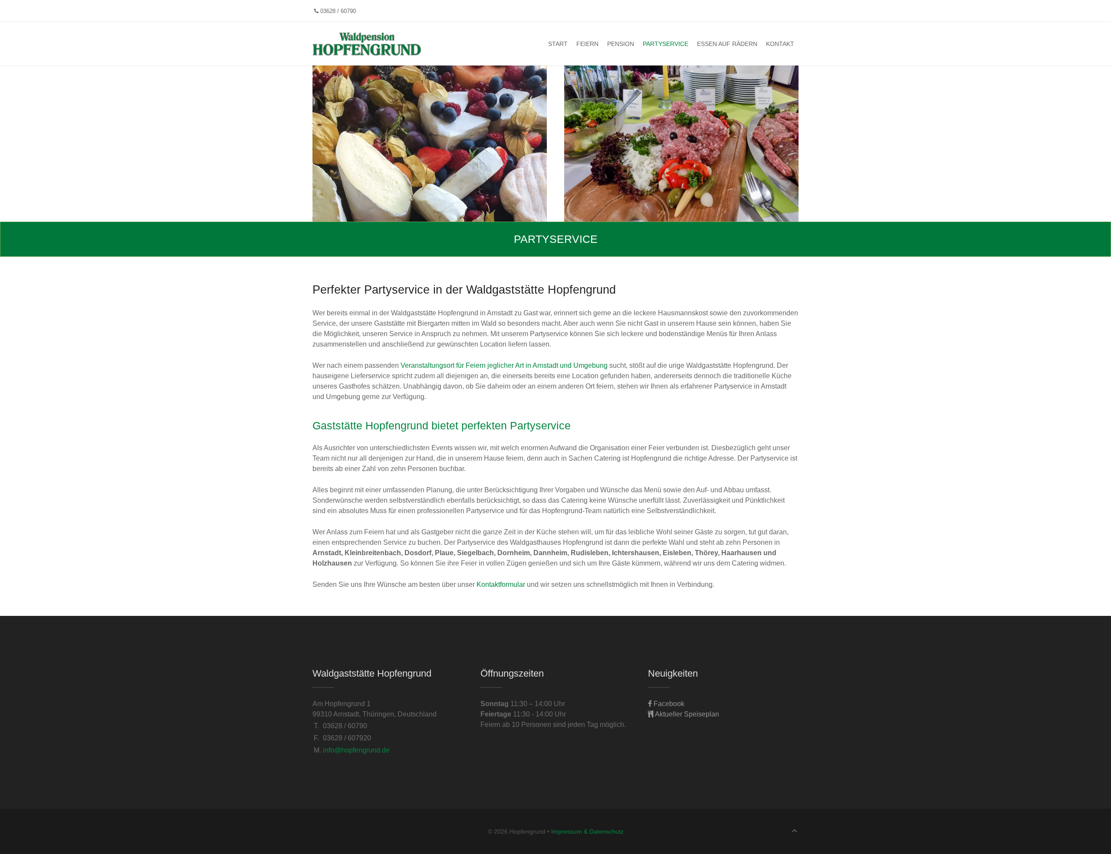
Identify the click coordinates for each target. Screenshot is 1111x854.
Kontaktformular (501, 584)
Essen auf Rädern (727, 43)
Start (558, 43)
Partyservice (665, 43)
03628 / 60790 (337, 11)
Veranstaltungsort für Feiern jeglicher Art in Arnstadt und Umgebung (504, 365)
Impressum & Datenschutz (587, 831)
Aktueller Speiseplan (686, 714)
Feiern (587, 43)
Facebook (668, 703)
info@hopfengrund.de (356, 750)
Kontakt (780, 43)
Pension (620, 43)
